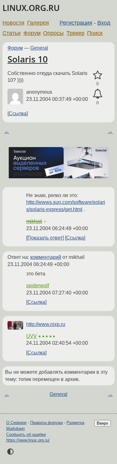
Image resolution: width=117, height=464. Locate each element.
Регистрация (76, 23)
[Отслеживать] (97, 94)
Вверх (102, 423)
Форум (32, 33)
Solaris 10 (27, 59)
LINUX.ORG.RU (31, 7)
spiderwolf (37, 285)
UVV (31, 336)
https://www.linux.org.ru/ (28, 440)
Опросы (53, 33)
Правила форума (46, 422)
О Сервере (16, 422)
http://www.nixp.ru (45, 324)
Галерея (38, 23)
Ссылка (18, 113)
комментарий (45, 257)
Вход (103, 23)
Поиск (95, 33)
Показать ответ (44, 237)
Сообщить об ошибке (26, 434)
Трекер (75, 33)
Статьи (11, 33)
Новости (13, 23)
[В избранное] (97, 75)
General (39, 48)
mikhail (34, 221)
